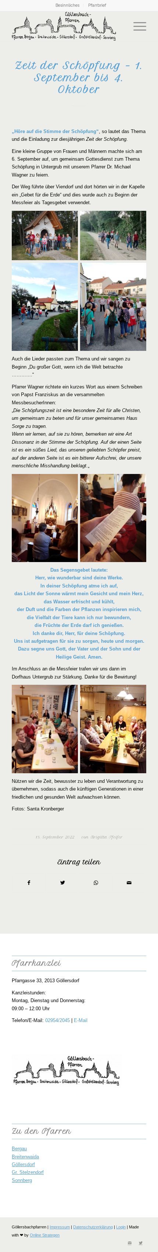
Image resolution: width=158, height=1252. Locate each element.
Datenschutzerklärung (93, 1227)
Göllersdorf (23, 1164)
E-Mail (80, 1020)
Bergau (19, 1148)
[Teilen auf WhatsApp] (95, 882)
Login (121, 1227)
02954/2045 (57, 1020)
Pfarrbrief (97, 5)
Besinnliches (67, 5)
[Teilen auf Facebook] (29, 882)
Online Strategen (45, 1235)
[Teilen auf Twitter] (62, 882)
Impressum (60, 1227)
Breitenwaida (25, 1156)
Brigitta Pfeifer (106, 837)
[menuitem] (67, 5)
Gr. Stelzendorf (28, 1172)
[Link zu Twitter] (140, 1242)
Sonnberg (22, 1180)
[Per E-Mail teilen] (129, 882)
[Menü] (136, 26)
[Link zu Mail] (129, 1242)
